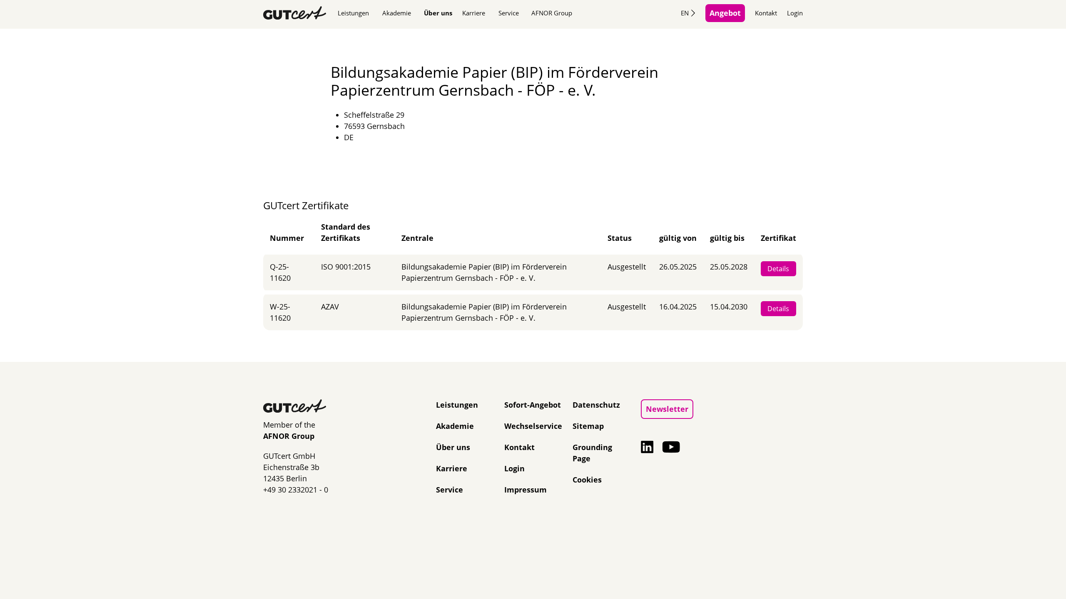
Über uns (438, 13)
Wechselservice (533, 426)
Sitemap (588, 426)
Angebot (725, 13)
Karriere (473, 13)
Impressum (525, 490)
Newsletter (667, 409)
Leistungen (353, 13)
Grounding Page (592, 452)
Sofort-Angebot (532, 405)
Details (778, 268)
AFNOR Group (551, 13)
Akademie (396, 13)
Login (795, 13)
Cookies (587, 480)
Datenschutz (596, 405)
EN (685, 13)
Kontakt (766, 13)
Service (508, 13)
